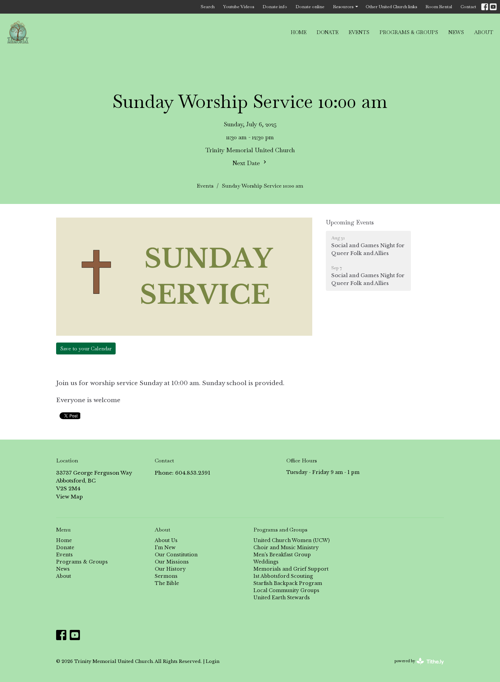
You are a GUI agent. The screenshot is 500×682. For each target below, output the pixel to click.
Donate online (310, 7)
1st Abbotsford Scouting (283, 576)
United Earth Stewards (281, 597)
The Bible (167, 583)
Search (208, 7)
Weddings (266, 562)
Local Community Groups (286, 590)
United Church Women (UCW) (291, 540)
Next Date (247, 163)
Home (298, 32)
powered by (416, 667)
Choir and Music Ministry (286, 547)
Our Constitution (176, 555)
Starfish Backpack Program (287, 583)
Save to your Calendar (86, 348)
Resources (343, 7)
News (456, 32)
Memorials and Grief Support (291, 569)
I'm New (165, 547)
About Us (166, 540)
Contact (468, 7)
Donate (327, 32)
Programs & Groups (409, 32)
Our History (170, 569)
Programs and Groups (280, 529)
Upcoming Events (350, 222)
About (483, 32)
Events (359, 32)
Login (212, 661)
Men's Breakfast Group (282, 555)
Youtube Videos (238, 7)
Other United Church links (391, 7)
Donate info (275, 7)
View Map (69, 496)
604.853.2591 (192, 473)
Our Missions (172, 562)
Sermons (166, 576)
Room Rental (439, 7)
